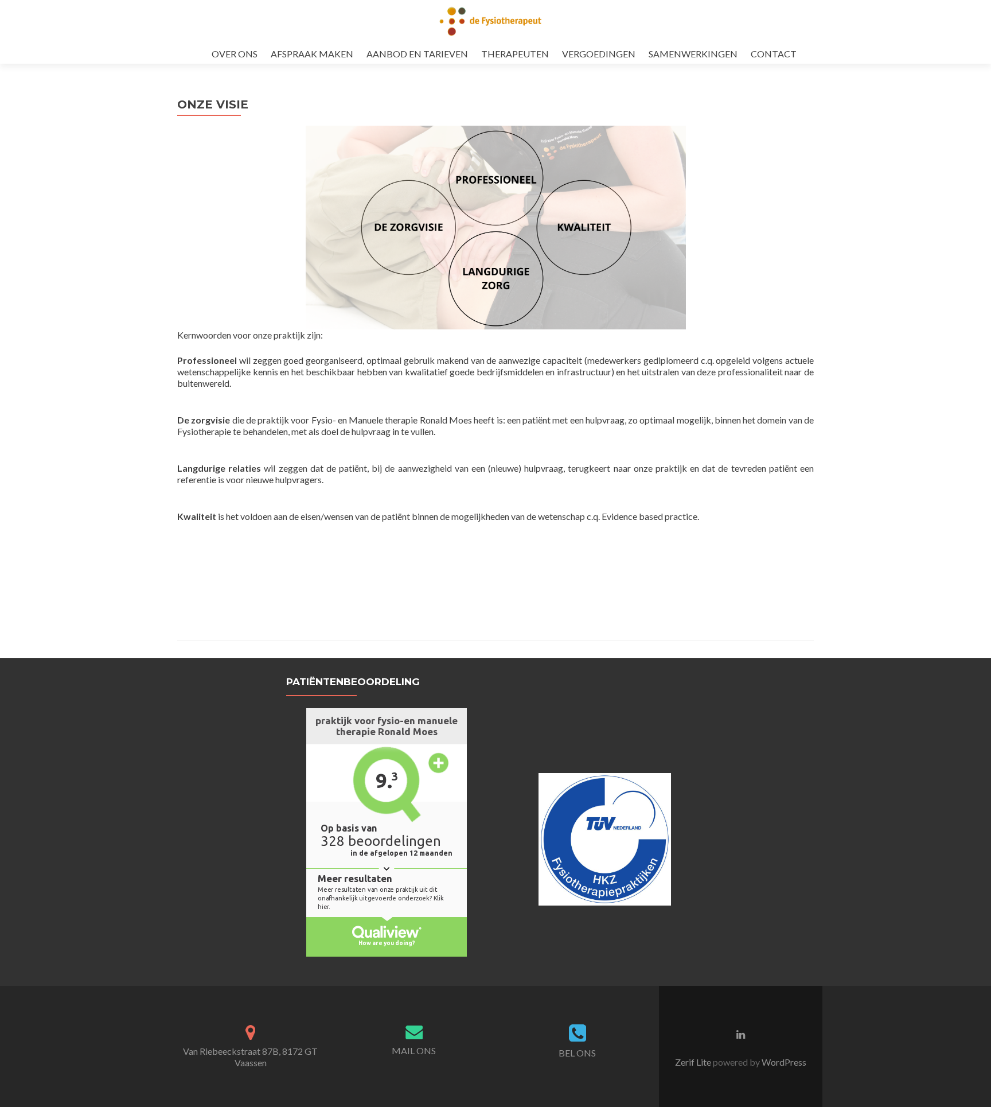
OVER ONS (234, 53)
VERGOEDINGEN (598, 53)
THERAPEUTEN (515, 53)
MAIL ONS (414, 1050)
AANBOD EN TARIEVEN (417, 53)
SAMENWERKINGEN (693, 53)
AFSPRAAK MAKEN (312, 53)
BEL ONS (577, 1052)
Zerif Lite (694, 1061)
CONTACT (774, 53)
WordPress (783, 1061)
